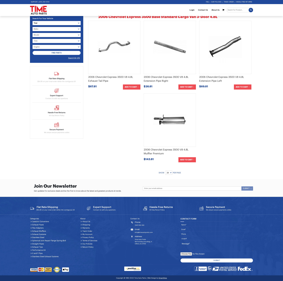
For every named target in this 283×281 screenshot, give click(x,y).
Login (192, 10)
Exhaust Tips (37, 247)
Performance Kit (39, 250)
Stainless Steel (38, 237)
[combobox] (240, 10)
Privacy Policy (88, 237)
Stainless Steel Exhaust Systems (45, 256)
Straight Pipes (38, 244)
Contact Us (203, 10)
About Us (215, 10)
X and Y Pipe (37, 253)
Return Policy (160, 210)
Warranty (86, 228)
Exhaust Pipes (38, 225)
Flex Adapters (38, 228)
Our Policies (216, 2)
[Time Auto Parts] (38, 10)
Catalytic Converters (40, 221)
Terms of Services (89, 241)
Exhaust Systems (39, 234)
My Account (87, 234)
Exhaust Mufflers (39, 231)
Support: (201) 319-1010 (40, 2)
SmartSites (163, 278)
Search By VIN (74, 58)
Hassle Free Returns (244, 2)
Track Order (229, 2)
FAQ (207, 2)
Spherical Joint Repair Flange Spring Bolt (49, 241)
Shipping (86, 225)
